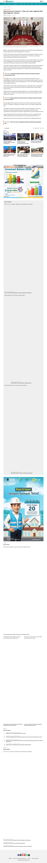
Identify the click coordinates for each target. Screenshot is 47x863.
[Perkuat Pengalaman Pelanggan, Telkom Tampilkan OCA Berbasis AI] (9, 136)
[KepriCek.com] (9, 1)
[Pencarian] (43, 1)
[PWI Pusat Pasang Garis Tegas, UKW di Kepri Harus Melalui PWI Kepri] (23, 589)
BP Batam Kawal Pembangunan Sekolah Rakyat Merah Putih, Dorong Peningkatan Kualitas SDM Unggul (37, 155)
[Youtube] (25, 855)
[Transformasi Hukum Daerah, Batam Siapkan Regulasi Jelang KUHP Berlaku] (34, 679)
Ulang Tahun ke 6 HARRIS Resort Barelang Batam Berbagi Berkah (18, 744)
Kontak (29, 858)
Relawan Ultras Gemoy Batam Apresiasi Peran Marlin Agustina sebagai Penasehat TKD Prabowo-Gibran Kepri (24, 741)
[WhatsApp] (27, 855)
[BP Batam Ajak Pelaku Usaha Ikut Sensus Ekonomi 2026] (37, 136)
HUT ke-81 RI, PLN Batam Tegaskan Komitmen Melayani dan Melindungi (17, 292)
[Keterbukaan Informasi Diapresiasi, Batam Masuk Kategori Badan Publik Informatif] (13, 679)
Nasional (8, 9)
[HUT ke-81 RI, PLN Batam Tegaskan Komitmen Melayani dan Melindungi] (23, 247)
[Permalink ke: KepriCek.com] (4, 15)
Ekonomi (5, 9)
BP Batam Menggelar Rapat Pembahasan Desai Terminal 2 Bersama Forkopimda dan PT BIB (24, 737)
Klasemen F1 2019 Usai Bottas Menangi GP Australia (16, 733)
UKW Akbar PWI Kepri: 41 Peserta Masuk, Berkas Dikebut (21, 473)
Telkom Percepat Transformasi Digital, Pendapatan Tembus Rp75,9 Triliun (9, 155)
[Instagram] (23, 855)
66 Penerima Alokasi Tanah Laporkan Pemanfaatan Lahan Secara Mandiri (17, 846)
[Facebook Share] (33, 128)
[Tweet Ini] (36, 128)
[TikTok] (29, 855)
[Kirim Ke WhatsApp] (43, 128)
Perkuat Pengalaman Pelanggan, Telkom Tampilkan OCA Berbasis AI (9, 142)
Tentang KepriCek (35, 858)
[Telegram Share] (40, 128)
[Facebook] (18, 855)
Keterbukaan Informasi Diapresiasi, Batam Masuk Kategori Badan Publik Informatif (13, 725)
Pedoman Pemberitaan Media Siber (20, 858)
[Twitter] (20, 855)
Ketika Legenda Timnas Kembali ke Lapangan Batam (21, 382)
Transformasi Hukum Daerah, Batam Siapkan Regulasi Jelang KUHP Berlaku (33, 725)
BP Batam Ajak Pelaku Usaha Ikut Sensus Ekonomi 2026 (36, 142)
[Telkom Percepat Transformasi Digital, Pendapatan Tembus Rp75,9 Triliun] (9, 149)
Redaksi (10, 858)
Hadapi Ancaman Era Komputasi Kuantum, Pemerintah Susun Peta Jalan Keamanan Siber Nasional (22, 142)
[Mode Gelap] (41, 1)
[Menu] (4, 1)
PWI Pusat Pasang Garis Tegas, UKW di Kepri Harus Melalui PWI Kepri (16, 634)
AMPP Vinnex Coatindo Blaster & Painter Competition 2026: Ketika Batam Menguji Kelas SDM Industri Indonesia (23, 155)
